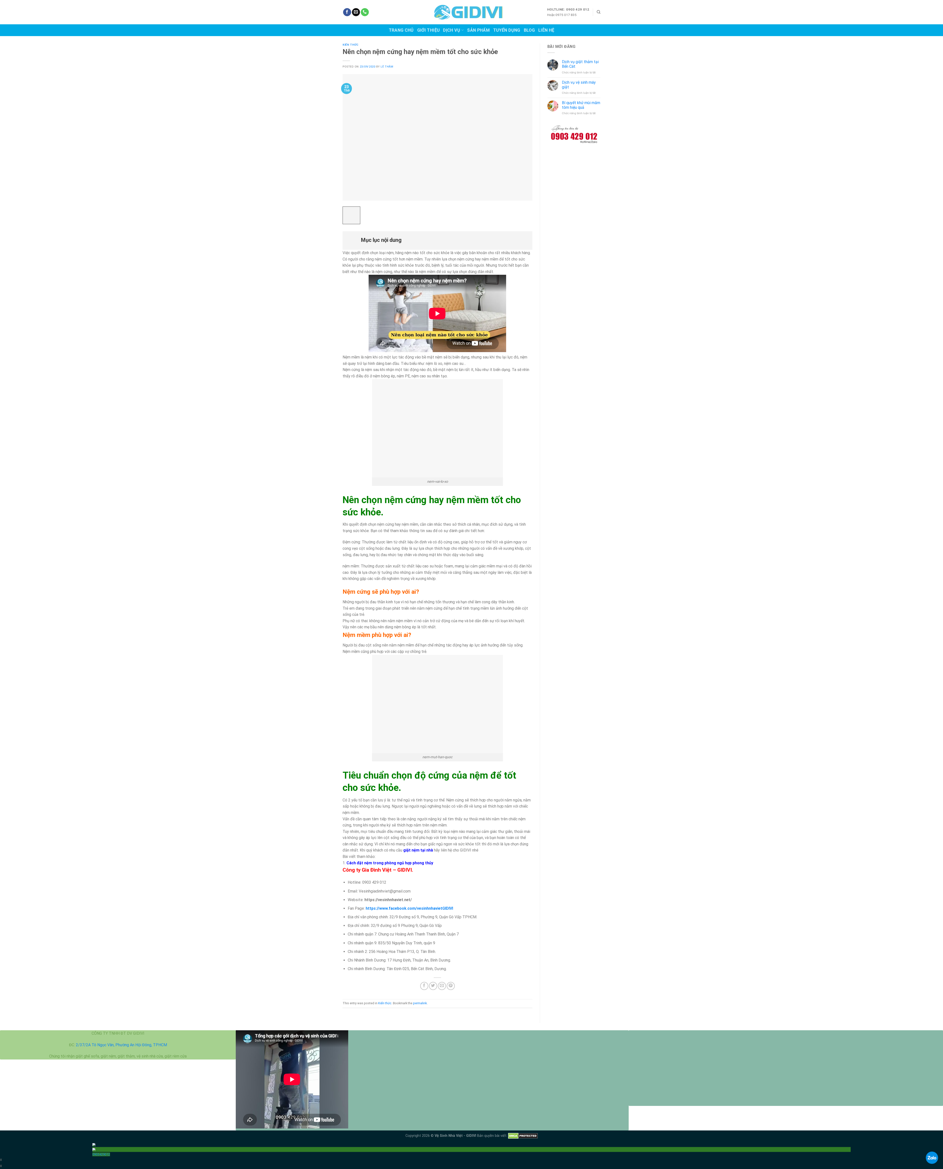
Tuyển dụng (506, 30)
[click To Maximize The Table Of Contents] (351, 215)
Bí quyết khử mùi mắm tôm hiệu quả (581, 105)
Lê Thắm (387, 66)
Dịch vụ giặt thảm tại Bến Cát (580, 64)
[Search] (598, 12)
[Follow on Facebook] (347, 12)
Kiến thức (351, 44)
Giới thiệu (428, 30)
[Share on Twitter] (433, 986)
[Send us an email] (356, 12)
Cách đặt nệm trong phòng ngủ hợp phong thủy (390, 863)
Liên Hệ (546, 30)
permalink (420, 1003)
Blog (529, 30)
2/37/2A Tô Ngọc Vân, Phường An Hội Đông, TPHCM (121, 1045)
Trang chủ (401, 30)
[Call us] (365, 12)
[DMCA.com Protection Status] (523, 1136)
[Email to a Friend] (442, 986)
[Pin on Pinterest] (451, 986)
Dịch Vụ (451, 30)
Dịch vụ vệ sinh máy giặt (579, 84)
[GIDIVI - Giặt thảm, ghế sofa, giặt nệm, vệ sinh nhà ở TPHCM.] (471, 12)
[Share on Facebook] (424, 986)
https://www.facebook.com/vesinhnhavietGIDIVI (409, 908)
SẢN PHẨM (478, 30)
